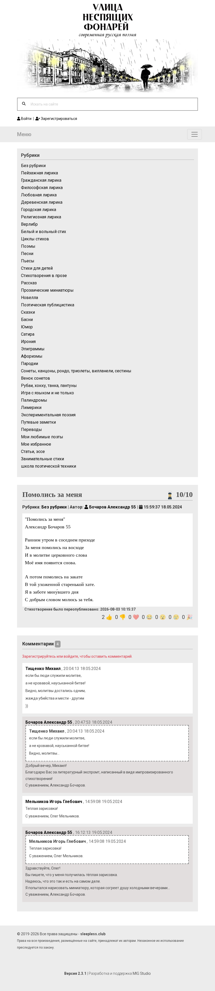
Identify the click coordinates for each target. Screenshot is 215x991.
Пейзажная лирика (39, 172)
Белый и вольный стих (43, 231)
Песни (27, 253)
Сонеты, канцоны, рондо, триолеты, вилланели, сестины (76, 370)
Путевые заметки (38, 422)
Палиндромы (34, 400)
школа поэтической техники (48, 466)
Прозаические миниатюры (47, 290)
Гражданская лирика (41, 180)
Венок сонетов (35, 378)
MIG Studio (142, 973)
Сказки (28, 312)
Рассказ (29, 282)
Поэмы (28, 246)
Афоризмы (31, 356)
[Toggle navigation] (194, 134)
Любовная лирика (39, 194)
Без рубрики (33, 165)
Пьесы (27, 260)
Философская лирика (42, 187)
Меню (24, 134)
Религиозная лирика (41, 216)
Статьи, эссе (33, 451)
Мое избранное (36, 444)
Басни (27, 319)
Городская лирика (38, 209)
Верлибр (29, 224)
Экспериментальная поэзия (48, 414)
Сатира (27, 334)
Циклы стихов (35, 238)
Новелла (29, 297)
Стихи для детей (37, 268)
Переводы (31, 429)
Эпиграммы (33, 348)
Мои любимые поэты (42, 436)
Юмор (27, 326)
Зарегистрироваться (58, 119)
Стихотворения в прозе (44, 275)
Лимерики (31, 407)
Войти (25, 119)
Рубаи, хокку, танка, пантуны (49, 385)
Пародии (29, 363)
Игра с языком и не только (47, 392)
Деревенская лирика (41, 202)
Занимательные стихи (42, 458)
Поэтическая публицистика (47, 304)
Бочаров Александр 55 (112, 507)
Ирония (28, 341)
